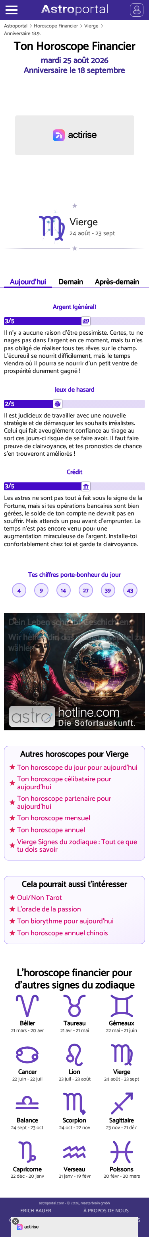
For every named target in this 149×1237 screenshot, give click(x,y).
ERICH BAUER (35, 1211)
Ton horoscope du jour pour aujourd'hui (77, 767)
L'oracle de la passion (49, 909)
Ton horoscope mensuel (53, 818)
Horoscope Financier (56, 26)
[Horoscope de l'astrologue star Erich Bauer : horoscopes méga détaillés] (74, 10)
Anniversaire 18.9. (22, 33)
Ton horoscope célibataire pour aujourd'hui (64, 783)
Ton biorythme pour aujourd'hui (65, 921)
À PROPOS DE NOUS (106, 1211)
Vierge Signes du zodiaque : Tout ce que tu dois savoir (77, 846)
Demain (70, 282)
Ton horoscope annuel (51, 830)
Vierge (91, 26)
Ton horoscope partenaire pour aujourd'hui (64, 802)
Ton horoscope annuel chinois (62, 933)
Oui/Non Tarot (39, 897)
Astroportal (15, 26)
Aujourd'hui (28, 282)
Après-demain (117, 282)
